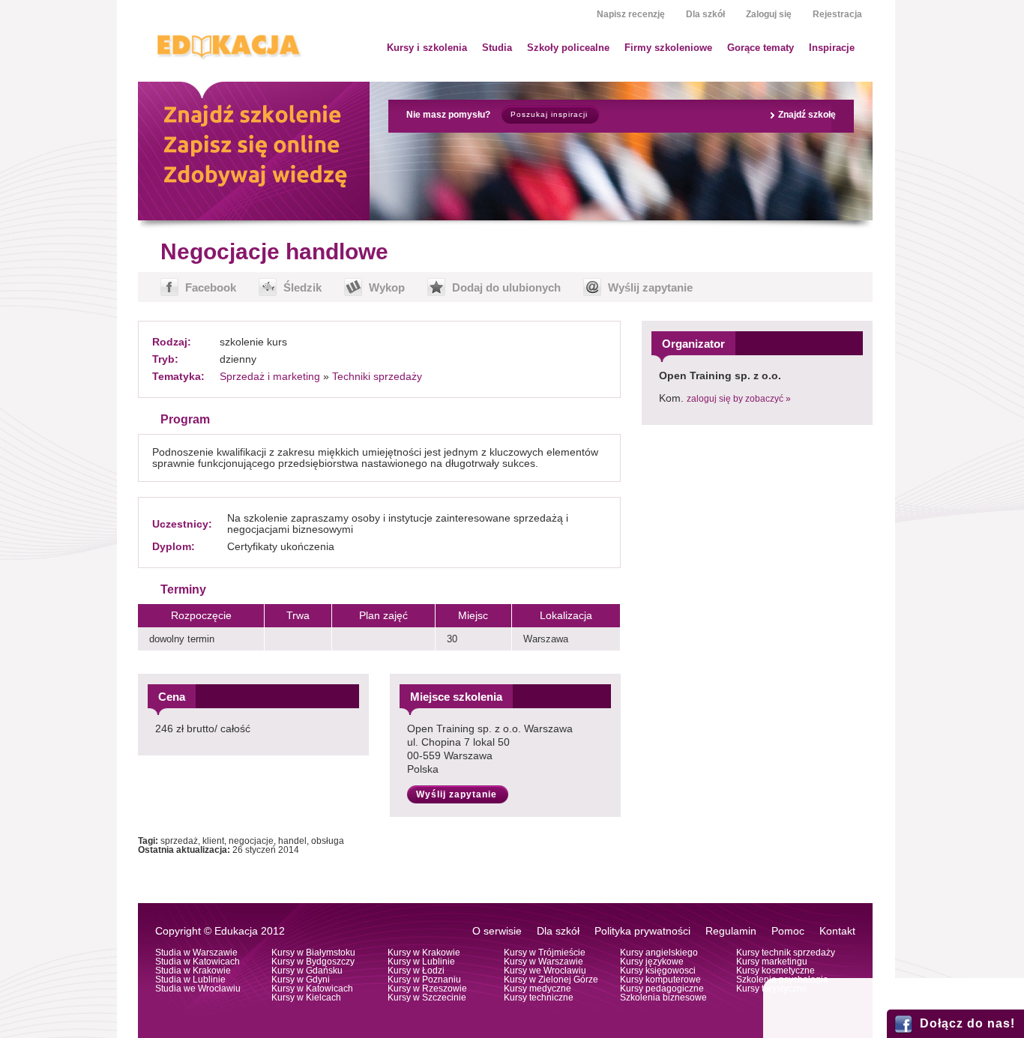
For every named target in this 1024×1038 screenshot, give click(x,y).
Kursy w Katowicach (312, 988)
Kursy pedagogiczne (662, 988)
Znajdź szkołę (807, 114)
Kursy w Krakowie (424, 952)
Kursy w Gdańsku (307, 970)
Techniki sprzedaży (377, 376)
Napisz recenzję (631, 14)
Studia (497, 47)
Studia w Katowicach (197, 961)
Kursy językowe (652, 961)
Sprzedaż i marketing (270, 376)
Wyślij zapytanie (650, 287)
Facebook (210, 287)
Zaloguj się (769, 14)
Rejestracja (837, 14)
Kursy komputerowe (660, 979)
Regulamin (730, 931)
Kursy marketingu (771, 961)
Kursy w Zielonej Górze (551, 979)
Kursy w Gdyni (300, 979)
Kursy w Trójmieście (544, 952)
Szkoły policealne (568, 47)
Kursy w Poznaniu (424, 979)
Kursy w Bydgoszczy (313, 961)
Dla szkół (705, 14)
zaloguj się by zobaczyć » (739, 398)
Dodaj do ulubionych (506, 287)
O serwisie (497, 931)
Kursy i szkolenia (427, 47)
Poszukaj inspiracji (549, 114)
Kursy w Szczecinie (427, 997)
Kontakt (837, 931)
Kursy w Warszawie (543, 961)
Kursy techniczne (538, 997)
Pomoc (787, 931)
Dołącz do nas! (967, 1023)
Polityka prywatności (642, 931)
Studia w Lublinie (190, 979)
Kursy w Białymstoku (313, 952)
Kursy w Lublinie (421, 961)
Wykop (387, 287)
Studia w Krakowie (193, 970)
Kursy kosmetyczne (775, 970)
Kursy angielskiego (659, 952)
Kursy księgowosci (658, 970)
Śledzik (302, 287)
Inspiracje (832, 47)
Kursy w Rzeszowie (427, 988)
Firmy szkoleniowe (668, 47)
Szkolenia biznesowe (663, 997)
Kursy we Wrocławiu (545, 970)
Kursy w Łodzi (416, 970)
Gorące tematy (760, 47)
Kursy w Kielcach (306, 997)
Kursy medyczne (537, 988)
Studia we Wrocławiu (198, 988)
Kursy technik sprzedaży (785, 952)
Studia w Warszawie (196, 952)
